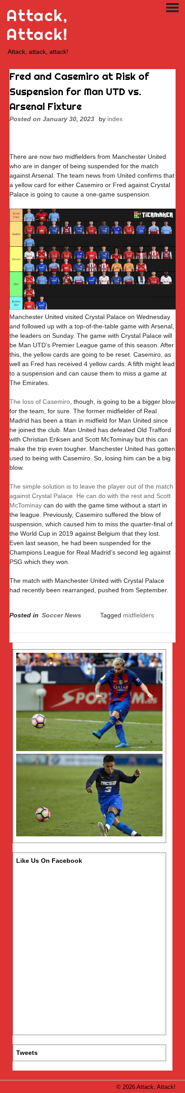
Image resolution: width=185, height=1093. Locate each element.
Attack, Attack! (37, 25)
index (115, 118)
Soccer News (61, 615)
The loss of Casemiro (39, 401)
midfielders (138, 615)
